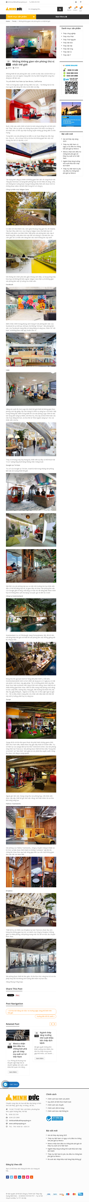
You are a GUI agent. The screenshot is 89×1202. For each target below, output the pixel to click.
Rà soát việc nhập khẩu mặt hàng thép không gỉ (64, 1159)
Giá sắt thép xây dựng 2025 (57, 1135)
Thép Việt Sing (68, 49)
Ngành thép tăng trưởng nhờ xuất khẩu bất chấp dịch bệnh (20, 1037)
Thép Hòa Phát (68, 36)
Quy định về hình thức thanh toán (59, 1102)
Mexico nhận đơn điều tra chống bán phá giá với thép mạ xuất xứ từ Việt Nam (72, 155)
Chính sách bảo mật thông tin (58, 1111)
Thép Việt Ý (67, 55)
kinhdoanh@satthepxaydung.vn (20, 1120)
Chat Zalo (13, 1084)
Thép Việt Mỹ (67, 46)
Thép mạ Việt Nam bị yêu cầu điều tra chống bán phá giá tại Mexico (47, 1055)
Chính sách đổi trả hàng (56, 1108)
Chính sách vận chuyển (56, 1105)
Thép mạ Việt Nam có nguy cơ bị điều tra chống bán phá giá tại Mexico (72, 146)
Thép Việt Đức (68, 43)
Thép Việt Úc (67, 52)
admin (10, 68)
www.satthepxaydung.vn (17, 1123)
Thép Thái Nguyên (69, 40)
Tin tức (17, 68)
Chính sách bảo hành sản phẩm (59, 1099)
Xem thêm (13, 1058)
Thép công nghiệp (69, 33)
